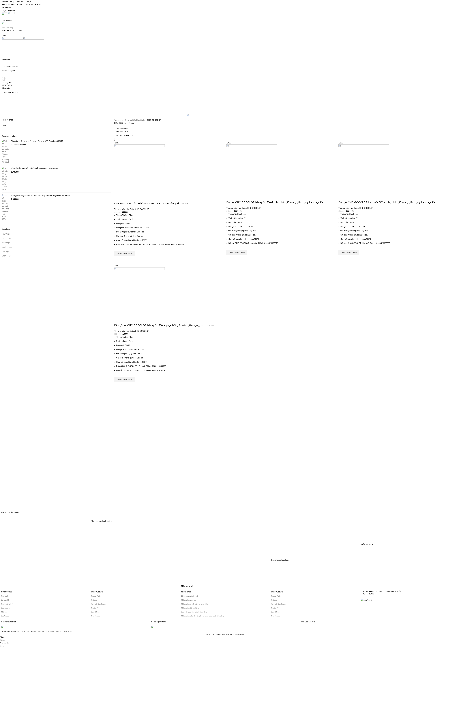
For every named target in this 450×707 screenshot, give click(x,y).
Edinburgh (6, 243)
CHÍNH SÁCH (186, 592)
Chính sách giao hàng (189, 600)
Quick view (117, 259)
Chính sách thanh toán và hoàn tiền (194, 604)
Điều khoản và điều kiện (190, 596)
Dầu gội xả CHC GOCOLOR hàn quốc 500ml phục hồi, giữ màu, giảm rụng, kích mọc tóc (164, 325)
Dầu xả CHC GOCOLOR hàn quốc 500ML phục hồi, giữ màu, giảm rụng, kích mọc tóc (275, 202)
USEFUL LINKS (97, 592)
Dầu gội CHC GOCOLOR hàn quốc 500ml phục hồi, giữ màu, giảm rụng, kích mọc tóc (387, 202)
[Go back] (5, 103)
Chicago (5, 251)
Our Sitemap (96, 616)
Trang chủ (118, 120)
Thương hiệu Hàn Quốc (135, 120)
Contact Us (95, 608)
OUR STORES (6, 592)
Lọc (4, 125)
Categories (6, 112)
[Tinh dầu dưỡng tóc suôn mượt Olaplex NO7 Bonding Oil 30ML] (5, 152)
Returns (94, 600)
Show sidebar (122, 129)
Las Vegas (6, 256)
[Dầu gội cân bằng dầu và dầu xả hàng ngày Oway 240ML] (5, 179)
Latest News (95, 612)
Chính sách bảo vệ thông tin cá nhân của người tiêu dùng (202, 616)
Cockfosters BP (7, 604)
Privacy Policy (96, 596)
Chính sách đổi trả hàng (190, 608)
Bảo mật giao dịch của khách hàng (194, 612)
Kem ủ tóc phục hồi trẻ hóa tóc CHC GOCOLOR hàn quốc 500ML (151, 203)
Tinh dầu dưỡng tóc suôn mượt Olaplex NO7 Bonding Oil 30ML (37, 141)
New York (6, 234)
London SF (6, 238)
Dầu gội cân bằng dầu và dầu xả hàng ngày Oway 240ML (35, 168)
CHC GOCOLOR (142, 209)
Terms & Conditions (98, 604)
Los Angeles (7, 247)
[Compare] (117, 199)
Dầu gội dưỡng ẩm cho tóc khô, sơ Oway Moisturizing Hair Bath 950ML (40, 196)
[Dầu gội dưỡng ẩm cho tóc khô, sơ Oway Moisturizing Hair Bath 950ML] (5, 207)
